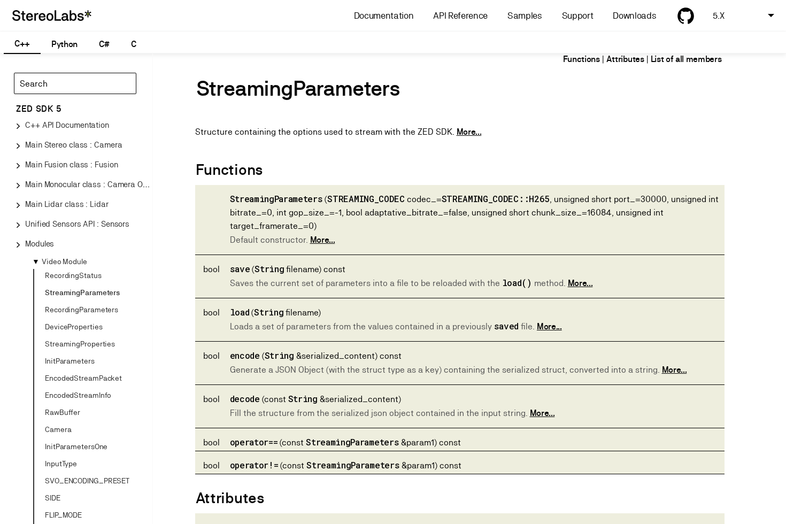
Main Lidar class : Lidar (67, 204)
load (240, 312)
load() (517, 282)
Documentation (384, 16)
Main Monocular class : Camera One (88, 184)
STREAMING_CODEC (365, 198)
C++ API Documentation (67, 124)
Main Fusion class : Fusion (71, 164)
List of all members (686, 59)
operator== (254, 442)
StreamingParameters (82, 292)
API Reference (460, 16)
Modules (39, 243)
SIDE (52, 498)
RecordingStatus (73, 275)
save (240, 268)
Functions (581, 59)
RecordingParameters (81, 309)
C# (104, 44)
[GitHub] (685, 15)
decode (245, 398)
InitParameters (70, 361)
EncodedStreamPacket (83, 378)
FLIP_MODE (63, 515)
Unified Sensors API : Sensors (77, 223)
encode (245, 355)
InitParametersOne (76, 446)
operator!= (254, 465)
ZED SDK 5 (38, 109)
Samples (524, 16)
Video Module (64, 261)
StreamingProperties (80, 344)
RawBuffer (62, 412)
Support (578, 16)
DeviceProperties (73, 326)
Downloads (634, 16)
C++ (22, 43)
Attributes (625, 59)
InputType (61, 463)
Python (64, 44)
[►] (39, 274)
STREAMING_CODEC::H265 (496, 198)
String (269, 268)
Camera (58, 429)
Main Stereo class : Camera (73, 144)
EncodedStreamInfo (78, 395)
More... (469, 132)
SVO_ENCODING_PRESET (87, 480)
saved (506, 326)
